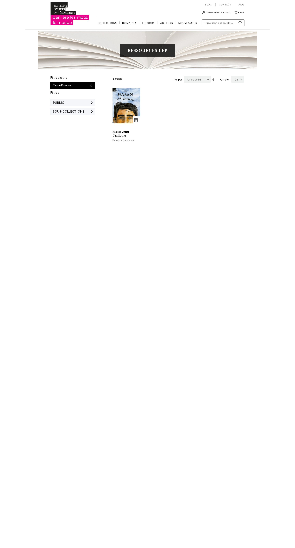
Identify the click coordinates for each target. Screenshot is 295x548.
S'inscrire (225, 12)
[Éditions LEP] (63, 13)
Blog (208, 4)
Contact (225, 4)
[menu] (147, 23)
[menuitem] (107, 23)
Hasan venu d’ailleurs (121, 134)
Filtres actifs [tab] (58, 77)
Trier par (177, 79)
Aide (241, 4)
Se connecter (212, 12)
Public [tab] (58, 102)
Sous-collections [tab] (68, 111)
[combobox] (223, 22)
